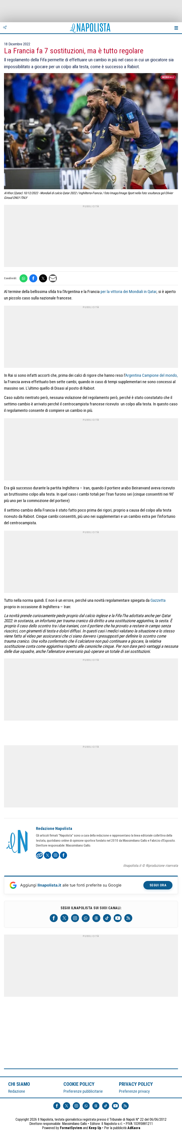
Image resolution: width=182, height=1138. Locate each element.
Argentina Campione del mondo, (151, 375)
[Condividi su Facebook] (33, 278)
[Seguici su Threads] (96, 918)
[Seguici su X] (64, 918)
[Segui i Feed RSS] (128, 918)
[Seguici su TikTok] (107, 918)
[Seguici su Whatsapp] (86, 918)
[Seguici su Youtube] (118, 918)
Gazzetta (158, 600)
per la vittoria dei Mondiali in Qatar (128, 291)
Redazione (16, 1091)
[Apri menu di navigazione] (176, 27)
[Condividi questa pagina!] (5, 28)
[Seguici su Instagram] (75, 918)
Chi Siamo (19, 1084)
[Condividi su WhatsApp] (24, 278)
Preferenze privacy (134, 1091)
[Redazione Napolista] (17, 842)
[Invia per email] (53, 278)
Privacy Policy (136, 1084)
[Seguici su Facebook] (54, 918)
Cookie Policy (79, 1084)
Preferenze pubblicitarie (83, 1091)
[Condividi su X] (43, 278)
